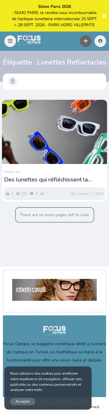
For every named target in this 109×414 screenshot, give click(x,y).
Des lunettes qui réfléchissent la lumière (46, 179)
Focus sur (12, 171)
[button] (10, 41)
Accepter (22, 401)
